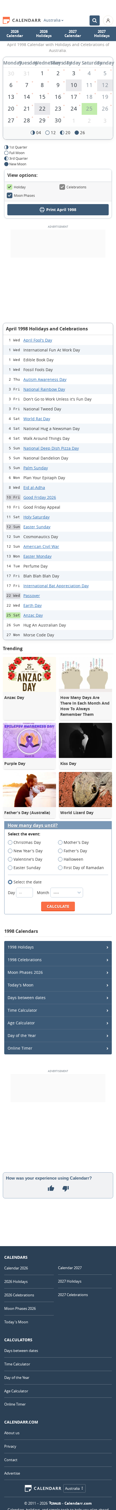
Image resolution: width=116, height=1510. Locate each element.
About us (11, 1432)
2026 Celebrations (19, 1294)
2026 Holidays (44, 33)
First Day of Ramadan (84, 867)
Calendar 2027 (70, 1267)
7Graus (55, 1503)
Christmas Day (27, 842)
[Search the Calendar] (95, 20)
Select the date (28, 882)
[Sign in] (108, 20)
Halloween (73, 859)
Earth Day (32, 605)
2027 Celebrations (73, 1294)
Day (12, 892)
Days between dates (27, 997)
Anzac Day (33, 615)
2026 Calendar (14, 33)
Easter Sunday (36, 526)
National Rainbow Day (44, 389)
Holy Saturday (36, 517)
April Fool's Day (37, 340)
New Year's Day (28, 850)
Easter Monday (37, 556)
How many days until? (33, 825)
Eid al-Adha (34, 487)
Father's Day (75, 850)
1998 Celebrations (25, 959)
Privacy (10, 1446)
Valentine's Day (28, 859)
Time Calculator (22, 1010)
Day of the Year (22, 1035)
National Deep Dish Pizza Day (51, 448)
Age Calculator (21, 1022)
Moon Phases (24, 195)
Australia (52, 20)
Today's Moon (21, 985)
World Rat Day (36, 418)
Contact (10, 1459)
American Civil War (41, 546)
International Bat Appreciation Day (56, 585)
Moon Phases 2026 (25, 972)
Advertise (12, 1473)
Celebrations (76, 187)
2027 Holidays (102, 33)
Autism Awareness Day (44, 379)
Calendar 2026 (16, 1268)
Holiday (20, 187)
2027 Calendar (72, 33)
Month (43, 892)
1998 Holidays (21, 947)
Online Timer (20, 1048)
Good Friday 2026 (39, 497)
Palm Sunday (35, 467)
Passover (31, 595)
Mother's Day (76, 842)
